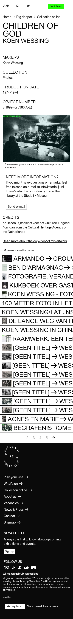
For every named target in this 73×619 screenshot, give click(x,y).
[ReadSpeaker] (28, 6)
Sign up (9, 551)
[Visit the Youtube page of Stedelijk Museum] (33, 568)
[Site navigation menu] (68, 6)
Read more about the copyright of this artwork (35, 241)
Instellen (7, 597)
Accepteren (15, 606)
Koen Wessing (13, 63)
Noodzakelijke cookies (42, 606)
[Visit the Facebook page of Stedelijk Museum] (19, 568)
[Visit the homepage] (12, 466)
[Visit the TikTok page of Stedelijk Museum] (13, 568)
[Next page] (53, 437)
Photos (8, 77)
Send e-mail (16, 206)
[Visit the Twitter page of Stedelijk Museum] (26, 568)
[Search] (17, 6)
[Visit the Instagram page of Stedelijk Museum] (6, 568)
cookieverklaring (11, 587)
